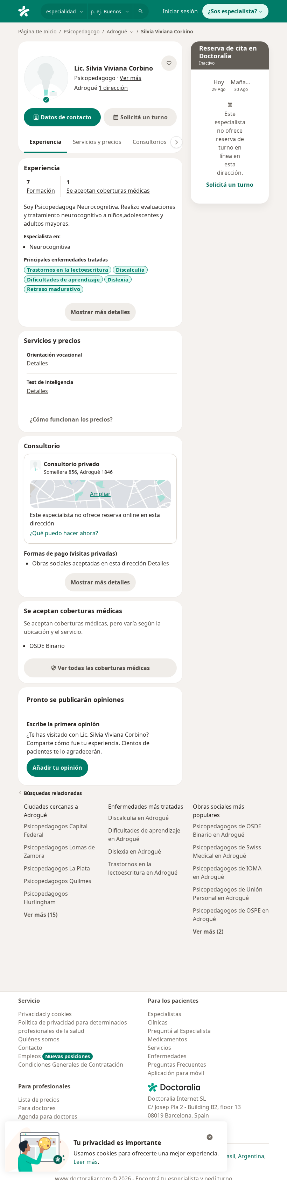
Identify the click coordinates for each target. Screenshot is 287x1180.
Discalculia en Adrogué (138, 818)
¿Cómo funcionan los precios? (71, 419)
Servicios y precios (97, 142)
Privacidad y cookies (45, 1014)
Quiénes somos (38, 1039)
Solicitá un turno (229, 184)
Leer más (86, 1162)
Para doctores (37, 1108)
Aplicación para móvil (176, 1073)
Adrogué (90, 472)
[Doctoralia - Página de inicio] (26, 10)
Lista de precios (38, 1099)
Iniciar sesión (180, 11)
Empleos (54, 1056)
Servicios (159, 1048)
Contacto (30, 1048)
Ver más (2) (208, 931)
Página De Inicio (37, 31)
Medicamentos (167, 1039)
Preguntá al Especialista (179, 1031)
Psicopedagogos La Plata (57, 868)
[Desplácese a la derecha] (176, 142)
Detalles (37, 363)
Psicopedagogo (81, 31)
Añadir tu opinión (57, 767)
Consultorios (150, 142)
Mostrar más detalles (103, 314)
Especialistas (164, 1014)
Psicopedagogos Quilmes (57, 881)
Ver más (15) (40, 914)
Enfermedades (167, 1056)
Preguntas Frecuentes (177, 1064)
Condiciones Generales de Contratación (70, 1064)
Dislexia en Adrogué (134, 851)
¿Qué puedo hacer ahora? (64, 533)
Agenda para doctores (47, 1116)
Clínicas (158, 1022)
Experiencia (45, 142)
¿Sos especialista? (232, 11)
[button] (62, 117)
